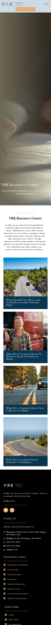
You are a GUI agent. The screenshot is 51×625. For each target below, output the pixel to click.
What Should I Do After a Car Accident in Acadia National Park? (23, 303)
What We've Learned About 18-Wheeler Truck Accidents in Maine (24, 357)
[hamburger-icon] (47, 4)
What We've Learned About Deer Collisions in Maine (25, 409)
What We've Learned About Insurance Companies (22, 461)
